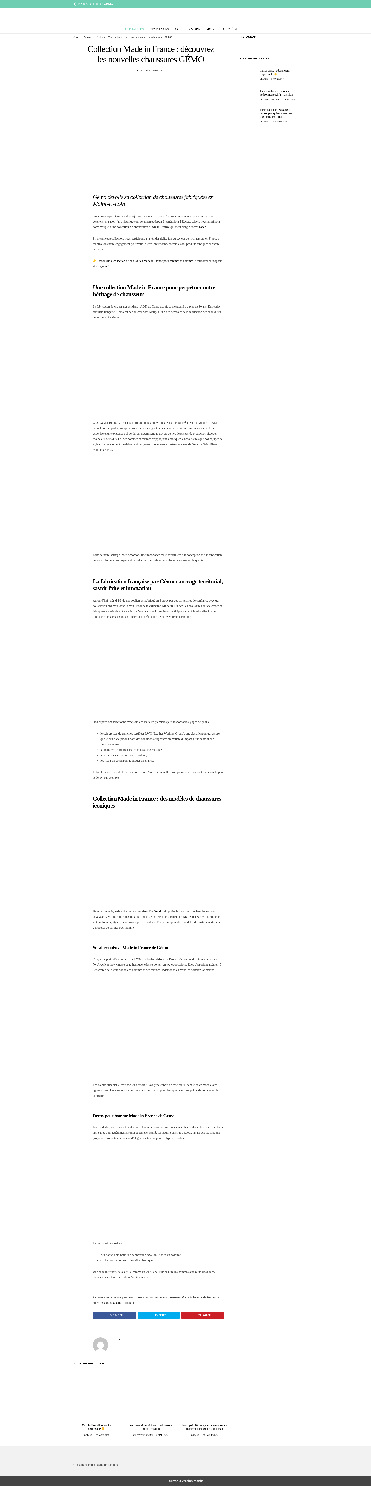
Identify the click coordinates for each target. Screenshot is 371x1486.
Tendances (159, 29)
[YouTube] (292, 3)
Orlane (88, 1435)
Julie (139, 71)
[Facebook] (278, 3)
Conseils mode (187, 29)
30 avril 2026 (102, 1435)
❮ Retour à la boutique (93, 3)
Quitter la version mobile (185, 1481)
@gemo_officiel (122, 1302)
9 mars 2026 (162, 1435)
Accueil (77, 37)
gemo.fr (105, 266)
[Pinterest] (296, 3)
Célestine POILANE (143, 1435)
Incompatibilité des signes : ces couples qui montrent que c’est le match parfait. (205, 1427)
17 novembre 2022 (155, 71)
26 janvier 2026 (210, 1435)
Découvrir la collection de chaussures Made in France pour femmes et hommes (145, 261)
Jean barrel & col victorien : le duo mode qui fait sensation (150, 1427)
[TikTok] (287, 3)
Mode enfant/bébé (222, 29)
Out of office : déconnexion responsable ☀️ (96, 1427)
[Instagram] (283, 3)
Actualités (134, 29)
